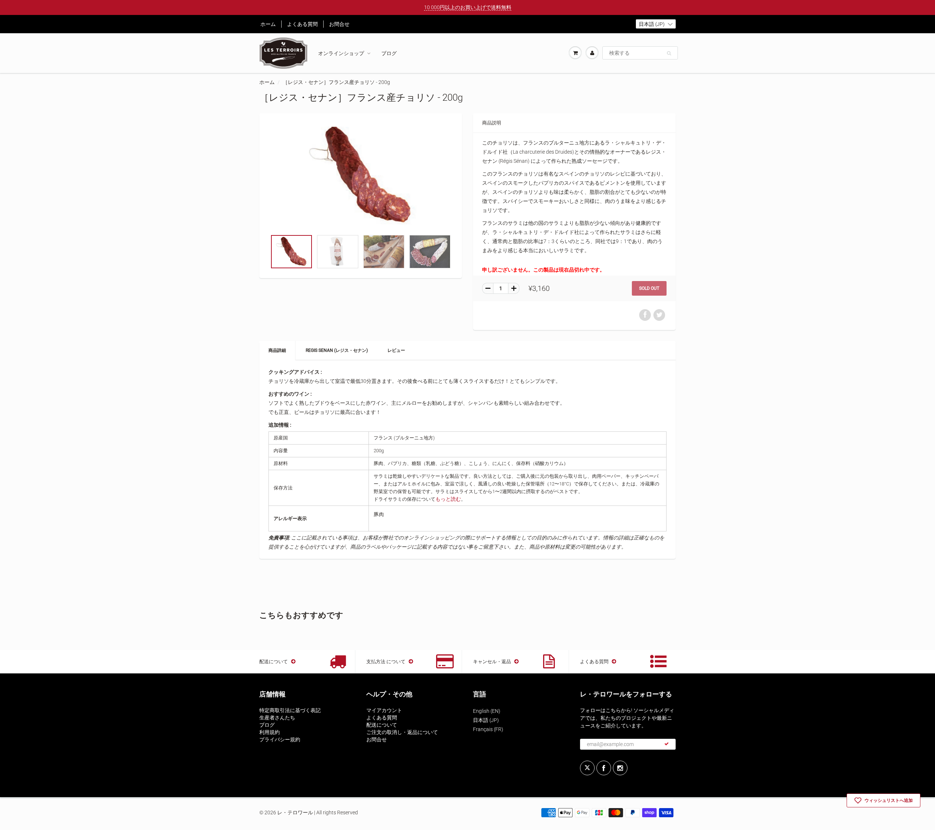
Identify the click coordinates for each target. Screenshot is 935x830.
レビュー (396, 350)
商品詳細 (277, 350)
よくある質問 (302, 24)
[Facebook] (603, 768)
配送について (381, 725)
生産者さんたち (277, 718)
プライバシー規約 (279, 739)
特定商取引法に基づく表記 (290, 710)
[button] (656, 23)
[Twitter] (587, 768)
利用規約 (269, 732)
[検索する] (669, 53)
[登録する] (666, 744)
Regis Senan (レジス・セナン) (337, 350)
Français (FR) (488, 729)
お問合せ (339, 24)
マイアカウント (384, 710)
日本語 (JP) (486, 720)
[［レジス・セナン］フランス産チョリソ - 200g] (360, 175)
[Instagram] (620, 768)
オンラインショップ (341, 53)
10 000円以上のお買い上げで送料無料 (467, 7)
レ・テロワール (295, 812)
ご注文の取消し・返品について (402, 732)
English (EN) (486, 711)
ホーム (268, 24)
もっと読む (448, 499)
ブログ (389, 53)
